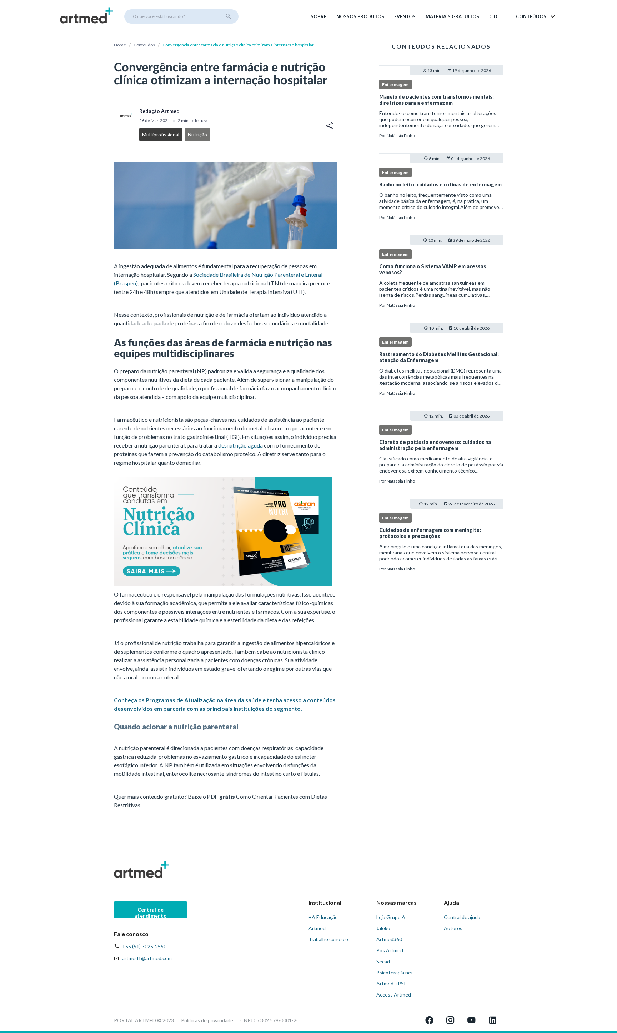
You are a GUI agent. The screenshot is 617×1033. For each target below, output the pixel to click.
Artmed (317, 928)
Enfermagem (395, 84)
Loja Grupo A (390, 917)
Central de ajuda (462, 917)
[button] (536, 16)
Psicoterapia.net (394, 972)
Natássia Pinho (401, 135)
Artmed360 (389, 939)
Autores (453, 928)
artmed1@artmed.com (147, 958)
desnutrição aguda (240, 445)
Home (120, 45)
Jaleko (383, 928)
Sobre (318, 16)
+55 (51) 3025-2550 (144, 946)
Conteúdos (144, 45)
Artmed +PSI (391, 983)
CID (493, 16)
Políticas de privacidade (207, 1020)
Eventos (405, 16)
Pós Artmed (389, 950)
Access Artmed (393, 995)
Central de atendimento (150, 912)
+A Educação (323, 917)
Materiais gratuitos (452, 16)
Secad (383, 961)
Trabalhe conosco (328, 939)
